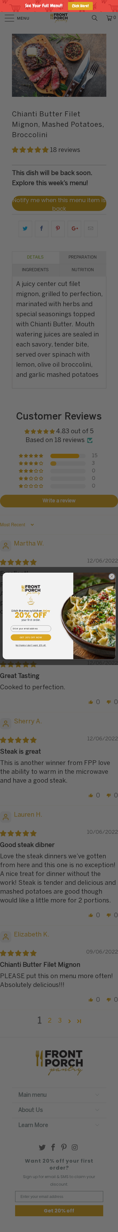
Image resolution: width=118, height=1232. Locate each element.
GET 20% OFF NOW (31, 637)
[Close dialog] (112, 576)
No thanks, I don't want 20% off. (30, 645)
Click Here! (80, 6)
